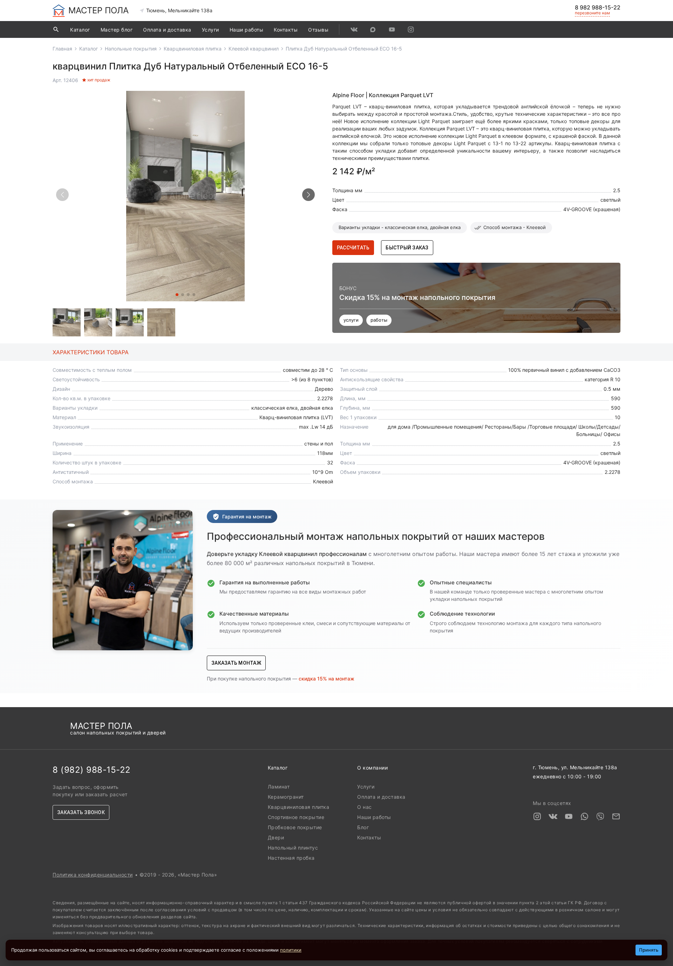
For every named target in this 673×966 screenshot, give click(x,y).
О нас (364, 807)
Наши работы (247, 30)
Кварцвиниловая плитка (193, 49)
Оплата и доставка (167, 30)
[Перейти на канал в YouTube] (392, 29)
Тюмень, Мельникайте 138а (179, 10)
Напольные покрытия (131, 49)
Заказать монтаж (236, 663)
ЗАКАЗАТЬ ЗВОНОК (81, 812)
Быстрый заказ (407, 247)
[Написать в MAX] (373, 29)
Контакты (286, 30)
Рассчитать (353, 247)
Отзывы (318, 30)
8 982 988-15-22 (597, 7)
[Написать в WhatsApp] (584, 817)
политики (290, 950)
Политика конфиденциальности (93, 875)
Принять (648, 950)
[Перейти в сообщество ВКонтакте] (354, 29)
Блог (363, 827)
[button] (308, 194)
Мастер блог (117, 30)
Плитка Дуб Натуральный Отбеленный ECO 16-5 (344, 49)
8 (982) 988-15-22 (92, 770)
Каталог (80, 30)
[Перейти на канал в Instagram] (411, 29)
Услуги (210, 30)
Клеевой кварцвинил (254, 49)
